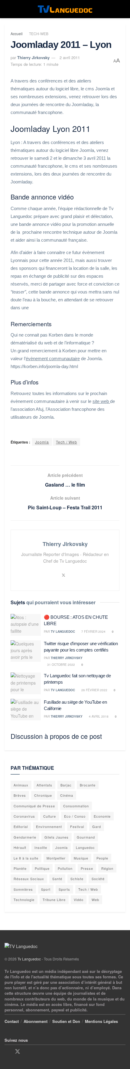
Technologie (24, 899)
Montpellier (56, 858)
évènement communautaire (53, 358)
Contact (12, 1021)
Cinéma (66, 795)
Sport (45, 889)
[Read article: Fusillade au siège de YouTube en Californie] (26, 710)
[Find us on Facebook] (7, 1051)
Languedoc (85, 847)
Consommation (76, 805)
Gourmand (86, 837)
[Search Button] (122, 9)
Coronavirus (24, 816)
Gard (96, 826)
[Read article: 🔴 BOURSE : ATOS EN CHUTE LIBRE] (26, 625)
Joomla (42, 441)
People (102, 858)
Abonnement (35, 1021)
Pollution (65, 868)
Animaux (21, 784)
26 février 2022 (93, 690)
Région (107, 868)
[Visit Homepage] (65, 9)
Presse (87, 868)
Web (95, 899)
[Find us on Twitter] (17, 1051)
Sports (64, 889)
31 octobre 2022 (60, 664)
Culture (49, 816)
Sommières (23, 889)
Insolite (40, 847)
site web (101, 401)
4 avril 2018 (98, 716)
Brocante (88, 784)
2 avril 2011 (70, 57)
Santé (57, 878)
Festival (77, 826)
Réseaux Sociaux (29, 878)
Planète (20, 868)
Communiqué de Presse (34, 805)
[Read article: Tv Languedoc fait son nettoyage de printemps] (26, 683)
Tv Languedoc (63, 631)
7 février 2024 (93, 631)
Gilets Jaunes (56, 837)
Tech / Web (66, 441)
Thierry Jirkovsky (33, 57)
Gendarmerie (25, 837)
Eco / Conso (75, 816)
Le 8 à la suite (26, 858)
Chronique (43, 795)
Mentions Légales (101, 1021)
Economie (102, 816)
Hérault (20, 847)
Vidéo (78, 899)
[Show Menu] (7, 9)
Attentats (44, 784)
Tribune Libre (54, 899)
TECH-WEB (38, 33)
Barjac (66, 784)
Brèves (20, 795)
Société (98, 878)
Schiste (76, 878)
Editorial (21, 826)
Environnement (49, 826)
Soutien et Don (66, 1021)
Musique (81, 858)
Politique (42, 868)
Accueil (17, 33)
